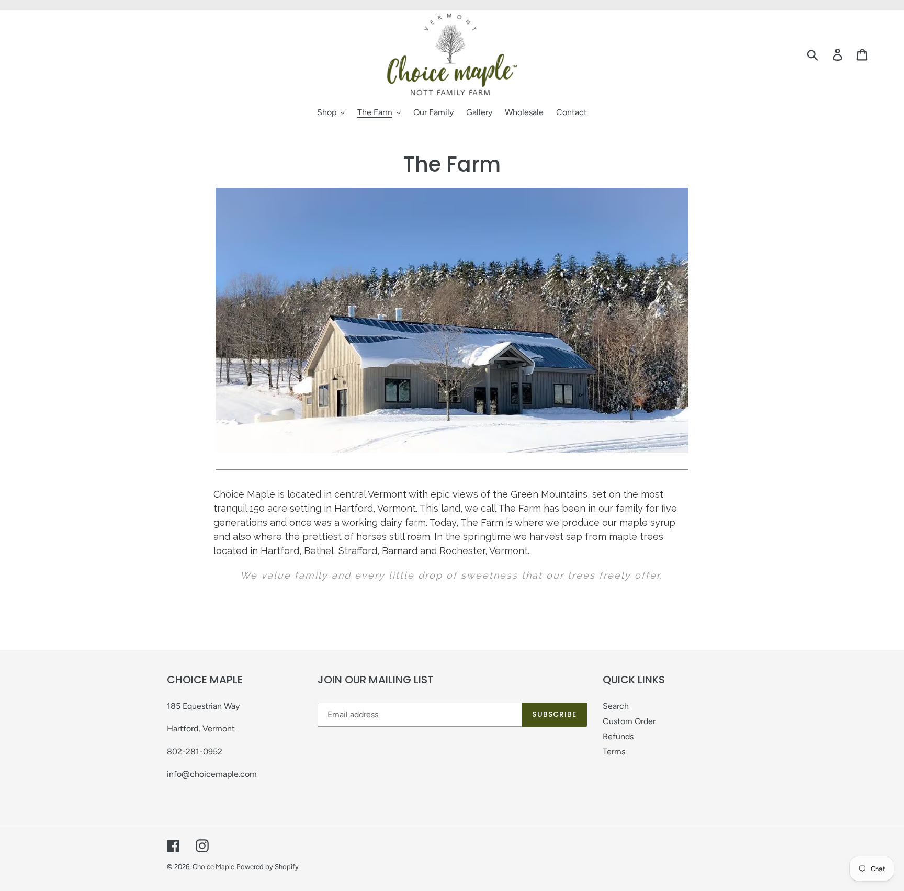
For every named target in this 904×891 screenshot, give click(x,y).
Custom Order (629, 721)
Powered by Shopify (267, 867)
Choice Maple (213, 867)
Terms (614, 752)
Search (616, 706)
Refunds (618, 736)
